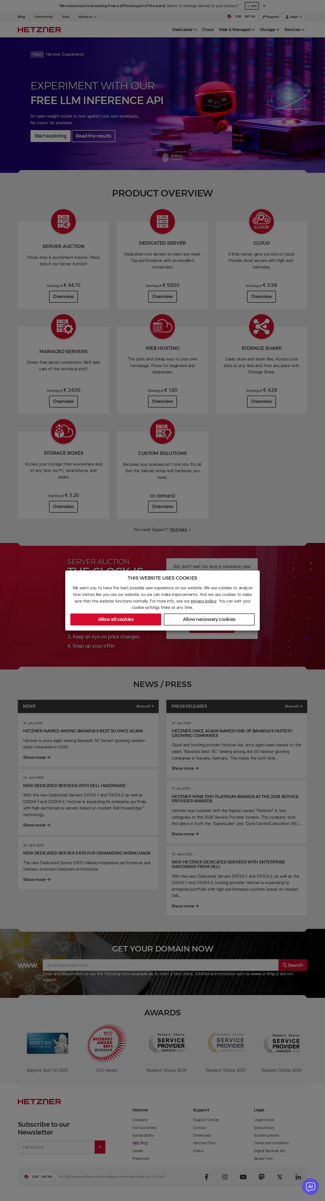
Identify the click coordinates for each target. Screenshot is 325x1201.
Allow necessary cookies (209, 619)
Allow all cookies (116, 619)
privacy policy (204, 601)
